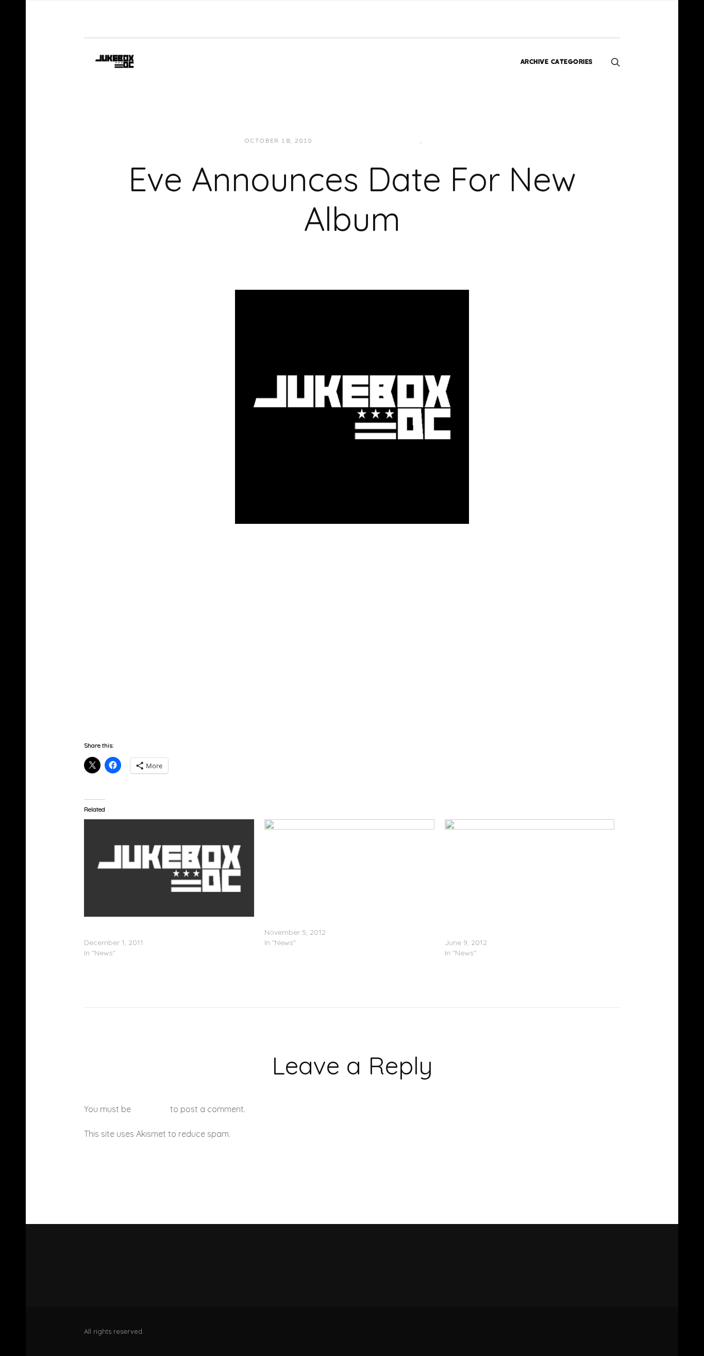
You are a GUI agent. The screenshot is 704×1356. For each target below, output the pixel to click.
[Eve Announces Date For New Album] (352, 406)
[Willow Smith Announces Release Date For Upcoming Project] (169, 867)
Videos (438, 141)
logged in (150, 1109)
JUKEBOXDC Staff (355, 141)
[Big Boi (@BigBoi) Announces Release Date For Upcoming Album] (530, 867)
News (409, 141)
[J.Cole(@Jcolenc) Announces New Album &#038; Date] (349, 867)
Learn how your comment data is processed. (317, 1134)
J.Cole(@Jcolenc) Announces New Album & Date (348, 922)
